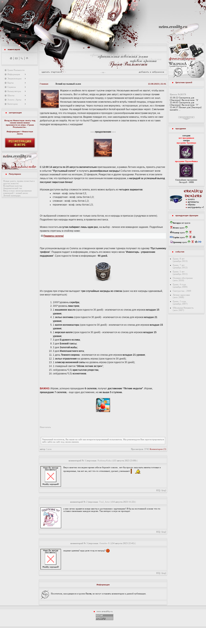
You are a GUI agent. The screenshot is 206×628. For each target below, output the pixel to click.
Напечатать (45, 427)
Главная (44, 84)
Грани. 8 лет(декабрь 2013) (180, 259)
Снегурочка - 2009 (182, 291)
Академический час (12, 188)
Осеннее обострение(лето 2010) (183, 279)
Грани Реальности (23, 126)
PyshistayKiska (104, 460)
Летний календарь (12, 195)
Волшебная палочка (12, 186)
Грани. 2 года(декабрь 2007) (180, 302)
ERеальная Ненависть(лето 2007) (183, 309)
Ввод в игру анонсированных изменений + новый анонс (17, 191)
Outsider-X (104, 543)
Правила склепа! (53, 235)
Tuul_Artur (104, 502)
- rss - (103, 72)
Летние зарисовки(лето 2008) (181, 296)
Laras (49, 449)
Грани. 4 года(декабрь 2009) (180, 285)
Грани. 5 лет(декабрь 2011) (180, 272)
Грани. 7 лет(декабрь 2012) (180, 266)
